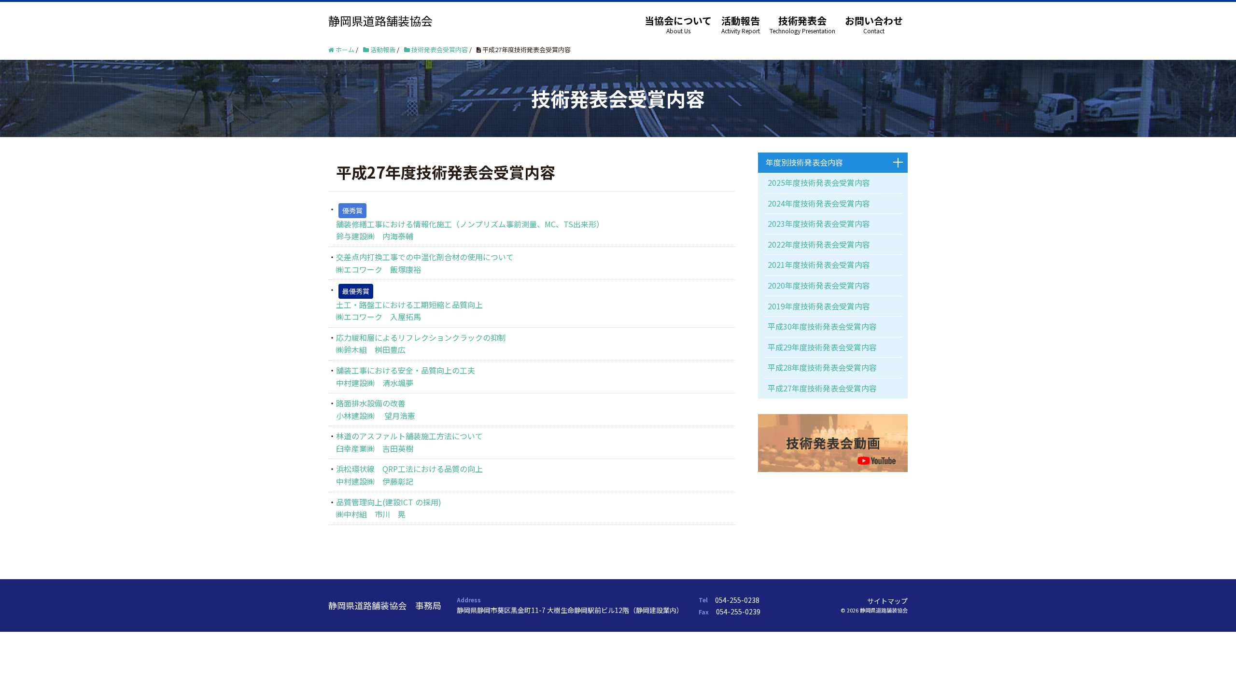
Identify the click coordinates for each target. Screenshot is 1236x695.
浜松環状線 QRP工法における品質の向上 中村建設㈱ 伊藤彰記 (409, 475)
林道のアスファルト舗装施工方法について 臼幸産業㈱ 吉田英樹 (409, 442)
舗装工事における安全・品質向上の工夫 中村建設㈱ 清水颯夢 (405, 376)
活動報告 (740, 21)
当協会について (678, 21)
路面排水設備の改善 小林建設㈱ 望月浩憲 (375, 409)
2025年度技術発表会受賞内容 (819, 182)
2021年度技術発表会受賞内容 (819, 264)
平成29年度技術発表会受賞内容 (822, 347)
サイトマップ (887, 601)
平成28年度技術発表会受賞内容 (822, 367)
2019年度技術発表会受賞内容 (819, 306)
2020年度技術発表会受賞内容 (819, 285)
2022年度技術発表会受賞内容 (819, 244)
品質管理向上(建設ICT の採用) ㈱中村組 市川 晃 (388, 508)
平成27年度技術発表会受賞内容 (822, 388)
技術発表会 (802, 21)
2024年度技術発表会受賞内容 (819, 203)
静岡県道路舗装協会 (380, 20)
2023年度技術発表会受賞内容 (819, 223)
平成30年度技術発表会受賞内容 (822, 326)
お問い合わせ (874, 21)
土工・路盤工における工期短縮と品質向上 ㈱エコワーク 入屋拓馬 (409, 311)
